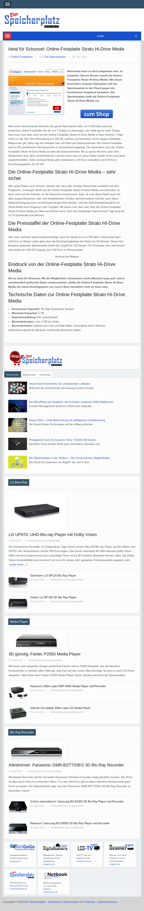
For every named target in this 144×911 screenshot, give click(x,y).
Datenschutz (71, 901)
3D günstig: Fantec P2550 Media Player (45, 654)
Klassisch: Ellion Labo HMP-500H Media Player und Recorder (68, 686)
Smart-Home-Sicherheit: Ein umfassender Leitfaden (59, 383)
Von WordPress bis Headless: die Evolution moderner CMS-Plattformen (71, 401)
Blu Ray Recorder (22, 732)
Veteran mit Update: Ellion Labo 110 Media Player (60, 707)
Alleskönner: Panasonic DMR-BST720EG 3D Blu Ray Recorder (66, 765)
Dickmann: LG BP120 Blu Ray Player (53, 575)
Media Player (19, 621)
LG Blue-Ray (18, 482)
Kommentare (45, 375)
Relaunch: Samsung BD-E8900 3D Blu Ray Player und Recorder (70, 823)
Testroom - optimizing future (100, 901)
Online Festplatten (22, 56)
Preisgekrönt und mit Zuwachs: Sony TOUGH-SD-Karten (62, 439)
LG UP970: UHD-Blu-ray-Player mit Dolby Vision (53, 534)
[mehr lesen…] (18, 564)
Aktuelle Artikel (12, 375)
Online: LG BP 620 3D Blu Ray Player (53, 597)
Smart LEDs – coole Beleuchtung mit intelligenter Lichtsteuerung (67, 420)
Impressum (54, 901)
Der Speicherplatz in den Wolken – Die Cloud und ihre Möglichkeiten (69, 457)
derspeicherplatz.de (18, 889)
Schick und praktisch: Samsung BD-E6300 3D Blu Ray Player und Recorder (77, 801)
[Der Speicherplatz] (32, 19)
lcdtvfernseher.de (83, 861)
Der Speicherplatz (55, 56)
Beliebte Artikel (29, 375)
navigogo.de (15, 861)
